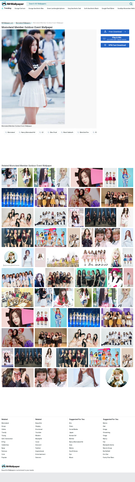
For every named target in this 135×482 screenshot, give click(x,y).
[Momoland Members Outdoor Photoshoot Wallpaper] (63, 257)
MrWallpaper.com (7, 23)
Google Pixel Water (108, 8)
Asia (70, 445)
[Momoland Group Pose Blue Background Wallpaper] (17, 277)
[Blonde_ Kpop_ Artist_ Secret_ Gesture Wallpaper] (63, 177)
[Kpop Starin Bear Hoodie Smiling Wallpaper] (76, 217)
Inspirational (39, 451)
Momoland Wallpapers (23, 23)
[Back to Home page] (13, 3)
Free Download (115, 32)
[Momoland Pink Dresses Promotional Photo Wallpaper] (94, 257)
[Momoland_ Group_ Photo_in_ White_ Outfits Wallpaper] (51, 217)
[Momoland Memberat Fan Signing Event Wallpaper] (63, 297)
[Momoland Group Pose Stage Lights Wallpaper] (100, 217)
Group (4, 426)
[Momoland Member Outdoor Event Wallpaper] (43, 297)
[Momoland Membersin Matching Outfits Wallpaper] (110, 177)
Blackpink (38, 439)
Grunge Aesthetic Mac (36, 8)
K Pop (3, 442)
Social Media (73, 429)
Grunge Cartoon (20, 8)
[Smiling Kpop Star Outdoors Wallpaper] (39, 277)
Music (71, 457)
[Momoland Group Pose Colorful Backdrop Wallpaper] (50, 237)
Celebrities (5, 445)
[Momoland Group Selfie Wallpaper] (84, 197)
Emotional (38, 429)
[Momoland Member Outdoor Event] (9, 177)
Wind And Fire (84, 132)
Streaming (106, 432)
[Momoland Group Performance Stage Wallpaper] (18, 197)
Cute (3, 454)
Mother (71, 439)
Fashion (38, 448)
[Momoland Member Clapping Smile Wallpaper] (87, 237)
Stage (105, 435)
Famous (4, 451)
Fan (104, 442)
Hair (104, 426)
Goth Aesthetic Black (91, 8)
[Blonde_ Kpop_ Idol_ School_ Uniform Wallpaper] (116, 257)
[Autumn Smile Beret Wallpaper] (115, 277)
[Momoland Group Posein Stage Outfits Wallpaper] (59, 277)
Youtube (38, 432)
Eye (70, 454)
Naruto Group (107, 448)
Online (4, 429)
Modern (38, 435)
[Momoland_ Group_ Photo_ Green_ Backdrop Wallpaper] (91, 277)
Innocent (38, 445)
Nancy (105, 439)
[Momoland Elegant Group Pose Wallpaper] (18, 217)
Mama (71, 448)
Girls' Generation (7, 439)
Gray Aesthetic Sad (74, 8)
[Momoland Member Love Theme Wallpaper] (40, 257)
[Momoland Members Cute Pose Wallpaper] (117, 197)
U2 (42, 132)
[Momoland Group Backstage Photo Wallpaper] (18, 237)
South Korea (73, 451)
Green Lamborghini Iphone (56, 8)
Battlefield (106, 451)
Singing (37, 426)
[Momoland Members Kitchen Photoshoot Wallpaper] (18, 297)
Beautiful (38, 423)
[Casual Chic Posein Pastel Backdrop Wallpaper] (128, 277)
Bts (70, 423)
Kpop (3, 448)
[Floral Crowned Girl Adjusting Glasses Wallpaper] (11, 257)
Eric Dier (105, 454)
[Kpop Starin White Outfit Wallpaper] (127, 237)
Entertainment (40, 454)
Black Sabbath (68, 132)
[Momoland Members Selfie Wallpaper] (107, 237)
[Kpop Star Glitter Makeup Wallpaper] (87, 177)
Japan (71, 432)
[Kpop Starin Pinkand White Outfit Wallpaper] (125, 217)
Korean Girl (72, 435)
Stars (71, 426)
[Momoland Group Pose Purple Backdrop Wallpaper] (51, 197)
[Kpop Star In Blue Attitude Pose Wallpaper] (125, 177)
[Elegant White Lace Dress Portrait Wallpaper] (28, 257)
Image (105, 429)
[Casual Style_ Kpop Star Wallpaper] (25, 177)
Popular (4, 457)
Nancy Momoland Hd (28, 132)
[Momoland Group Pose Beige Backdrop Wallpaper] (74, 237)
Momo (105, 423)
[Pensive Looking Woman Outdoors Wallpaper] (44, 177)
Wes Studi (53, 132)
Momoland (11, 132)
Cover (37, 442)
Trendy (4, 432)
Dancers (38, 457)
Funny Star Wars (108, 457)
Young (4, 435)
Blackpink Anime (108, 445)
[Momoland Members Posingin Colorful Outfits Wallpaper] (128, 257)
